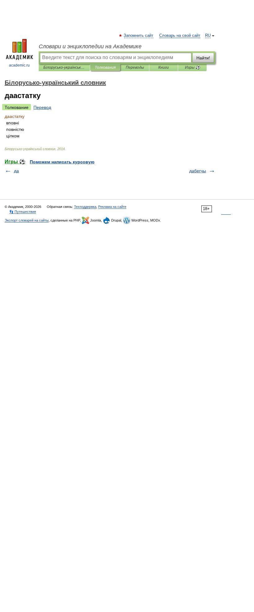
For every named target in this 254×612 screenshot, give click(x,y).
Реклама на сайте (112, 207)
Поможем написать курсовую (62, 161)
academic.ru (19, 65)
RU (208, 35)
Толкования (105, 67)
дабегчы (197, 170)
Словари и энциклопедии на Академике (90, 46)
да (16, 170)
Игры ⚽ (192, 67)
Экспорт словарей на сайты (27, 220)
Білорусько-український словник (64, 67)
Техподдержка (85, 207)
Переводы (135, 67)
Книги (163, 67)
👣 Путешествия (22, 211)
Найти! (203, 57)
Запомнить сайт (138, 35)
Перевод (42, 107)
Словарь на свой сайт (179, 35)
